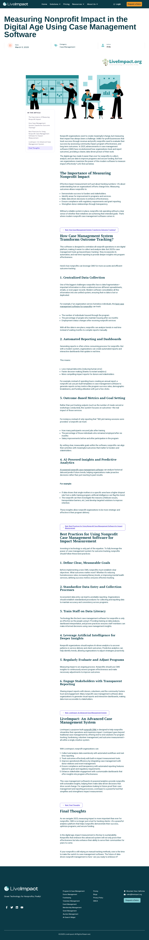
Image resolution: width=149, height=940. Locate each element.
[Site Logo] (15, 4)
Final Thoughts (34, 148)
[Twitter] (11, 907)
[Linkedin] (16, 907)
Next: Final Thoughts (72, 805)
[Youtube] (22, 907)
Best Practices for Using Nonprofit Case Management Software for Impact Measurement (39, 135)
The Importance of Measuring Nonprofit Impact (39, 118)
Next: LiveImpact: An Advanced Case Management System (86, 713)
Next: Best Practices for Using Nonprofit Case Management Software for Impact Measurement (93, 527)
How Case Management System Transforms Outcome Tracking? (39, 125)
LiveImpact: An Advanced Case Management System (40, 143)
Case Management (67, 47)
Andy (109, 47)
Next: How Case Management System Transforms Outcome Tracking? (90, 230)
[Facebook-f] (6, 907)
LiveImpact (69, 934)
